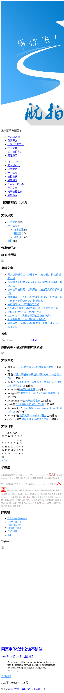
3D (55, 484)
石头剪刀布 (22, 503)
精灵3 (11, 503)
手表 (27, 500)
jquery (29, 503)
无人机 (52, 474)
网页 (49, 503)
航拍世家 (14, 689)
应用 (11, 475)
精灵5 (10, 506)
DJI (29, 496)
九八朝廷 (12, 531)
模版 (49, 490)
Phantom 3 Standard (32, 490)
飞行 (43, 484)
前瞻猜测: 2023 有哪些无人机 (23, 304)
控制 (49, 500)
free (45, 478)
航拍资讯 (12, 176)
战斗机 (44, 500)
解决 (5, 506)
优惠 (16, 484)
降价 (3, 500)
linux (13, 478)
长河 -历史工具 (15, 144)
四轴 (7, 500)
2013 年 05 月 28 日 (11, 656)
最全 (16, 503)
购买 (47, 497)
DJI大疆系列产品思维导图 (30, 404)
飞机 (20, 490)
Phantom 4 (23, 484)
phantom (38, 484)
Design (15, 475)
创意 (14, 506)
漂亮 (53, 494)
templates (43, 490)
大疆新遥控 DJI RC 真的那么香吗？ (26, 319)
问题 (8, 484)
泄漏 (57, 490)
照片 (49, 494)
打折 (41, 494)
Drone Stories (14, 525)
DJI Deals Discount (17, 518)
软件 (16, 490)
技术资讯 (19, 229)
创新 (33, 497)
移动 (18, 506)
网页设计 (19, 237)
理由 (25, 497)
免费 (49, 478)
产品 (3, 475)
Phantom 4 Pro (28, 475)
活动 (20, 475)
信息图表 (40, 478)
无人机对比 (13, 137)
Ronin (27, 494)
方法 (34, 503)
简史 (7, 475)
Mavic (3, 484)
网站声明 (12, 155)
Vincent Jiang (14, 527)
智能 (12, 490)
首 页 (13, 161)
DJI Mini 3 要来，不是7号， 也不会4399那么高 (32, 308)
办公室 (54, 503)
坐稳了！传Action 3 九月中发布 (24, 312)
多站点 (59, 475)
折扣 (53, 490)
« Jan (4, 460)
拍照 (17, 478)
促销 (16, 497)
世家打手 (29, 656)
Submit (34, 340)
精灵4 (28, 478)
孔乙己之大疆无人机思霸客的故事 (34, 367)
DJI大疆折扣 (14, 522)
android (45, 475)
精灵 (53, 500)
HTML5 (15, 494)
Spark (37, 494)
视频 (5, 494)
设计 (52, 497)
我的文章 (12, 148)
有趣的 (17, 233)
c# (16, 500)
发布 (57, 478)
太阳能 (38, 497)
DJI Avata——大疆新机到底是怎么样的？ (29, 315)
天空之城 (30, 484)
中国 (12, 497)
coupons (4, 478)
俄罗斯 (22, 478)
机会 (7, 503)
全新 (8, 490)
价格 (21, 497)
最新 (9, 494)
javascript (7, 497)
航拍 (9, 240)
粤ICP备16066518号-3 (33, 689)
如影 (45, 494)
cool (47, 484)
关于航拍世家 (14, 151)
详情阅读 (6, 676)
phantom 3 (58, 497)
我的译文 (12, 140)
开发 (19, 500)
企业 (57, 494)
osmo (31, 500)
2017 (57, 500)
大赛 (23, 500)
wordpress (38, 475)
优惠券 (11, 500)
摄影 (12, 484)
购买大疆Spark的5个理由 (32, 415)
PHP (9, 478)
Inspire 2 (21, 494)
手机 (59, 503)
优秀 (51, 484)
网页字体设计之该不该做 (21, 649)
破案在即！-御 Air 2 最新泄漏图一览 (40, 393)
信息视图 (37, 500)
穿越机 (33, 478)
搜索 (43, 497)
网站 (32, 494)
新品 (53, 478)
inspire (43, 503)
